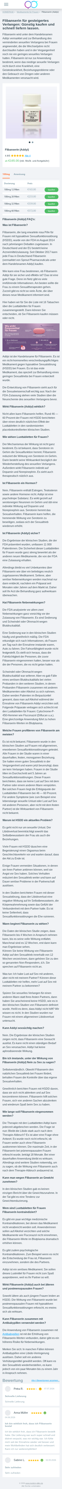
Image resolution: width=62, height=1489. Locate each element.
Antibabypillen (10, 1334)
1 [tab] (29, 142)
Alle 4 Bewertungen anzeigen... (45, 1380)
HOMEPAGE (8, 12)
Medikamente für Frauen (28, 12)
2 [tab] (32, 142)
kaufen (51, 189)
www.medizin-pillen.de (34, 1483)
